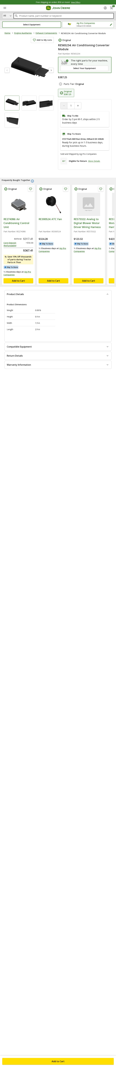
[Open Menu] (4, 7)
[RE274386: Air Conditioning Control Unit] (18, 204)
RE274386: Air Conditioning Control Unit (16, 223)
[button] (31, 24)
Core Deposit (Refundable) (10, 244)
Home (7, 33)
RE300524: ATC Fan (50, 219)
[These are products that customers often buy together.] (32, 181)
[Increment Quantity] (77, 105)
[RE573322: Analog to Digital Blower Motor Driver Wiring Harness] (88, 204)
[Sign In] (105, 7)
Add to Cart (58, 1061)
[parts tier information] (60, 84)
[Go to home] (58, 8)
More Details (94, 161)
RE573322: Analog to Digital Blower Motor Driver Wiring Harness (87, 223)
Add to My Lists (44, 40)
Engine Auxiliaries (23, 33)
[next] (51, 70)
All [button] (4, 15)
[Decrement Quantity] (64, 105)
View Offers (75, 2)
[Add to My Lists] (30, 189)
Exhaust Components (46, 33)
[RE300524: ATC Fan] (53, 204)
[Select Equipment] (65, 62)
